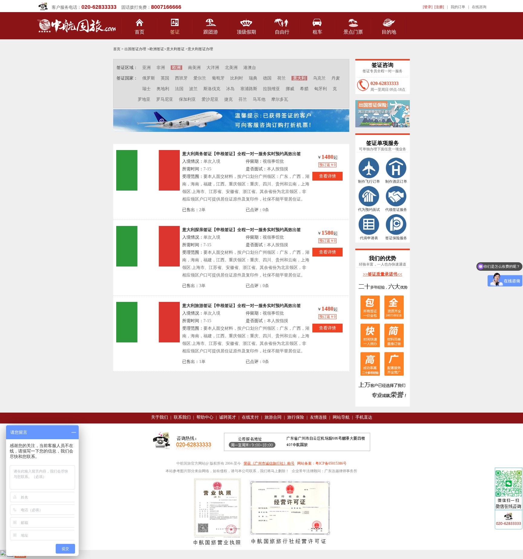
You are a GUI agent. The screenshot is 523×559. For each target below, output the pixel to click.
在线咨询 (479, 7)
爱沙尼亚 (210, 99)
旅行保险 (295, 417)
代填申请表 (369, 238)
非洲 (160, 67)
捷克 (228, 99)
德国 (267, 78)
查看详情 (327, 176)
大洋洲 (212, 67)
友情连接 (318, 417)
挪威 (290, 89)
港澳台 (249, 67)
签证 (175, 31)
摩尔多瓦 (279, 99)
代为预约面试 (369, 210)
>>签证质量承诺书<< (382, 274)
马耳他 (259, 99)
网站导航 (341, 417)
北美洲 (231, 67)
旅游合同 (273, 417)
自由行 (282, 31)
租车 (317, 31)
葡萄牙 (218, 78)
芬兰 (242, 99)
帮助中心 (204, 417)
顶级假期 (246, 31)
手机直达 (363, 417)
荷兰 (281, 78)
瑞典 (253, 78)
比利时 (236, 78)
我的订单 (458, 7)
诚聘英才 (227, 417)
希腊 (304, 89)
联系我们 (182, 417)
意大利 (299, 78)
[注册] (439, 7)
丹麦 (335, 78)
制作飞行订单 (369, 181)
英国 (165, 78)
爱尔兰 (199, 78)
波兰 (193, 89)
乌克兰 (319, 78)
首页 (139, 31)
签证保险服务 (396, 238)
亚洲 (146, 67)
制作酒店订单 (396, 181)
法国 (179, 89)
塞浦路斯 (248, 89)
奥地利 (162, 89)
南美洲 (194, 67)
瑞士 (146, 89)
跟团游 (210, 31)
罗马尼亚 (164, 99)
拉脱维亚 (271, 89)
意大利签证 (175, 49)
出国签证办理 (135, 49)
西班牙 (181, 78)
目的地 (389, 31)
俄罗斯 (148, 78)
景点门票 (353, 31)
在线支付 (250, 417)
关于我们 (159, 417)
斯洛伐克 (211, 89)
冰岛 (230, 89)
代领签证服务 (396, 210)
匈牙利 (320, 89)
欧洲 (176, 67)
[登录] (428, 7)
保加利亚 (187, 99)
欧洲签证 (157, 49)
